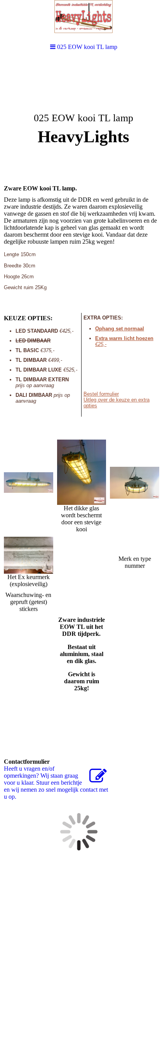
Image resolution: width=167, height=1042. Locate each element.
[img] (83, 119)
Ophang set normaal (119, 329)
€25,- (100, 344)
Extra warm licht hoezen (124, 338)
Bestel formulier (101, 394)
